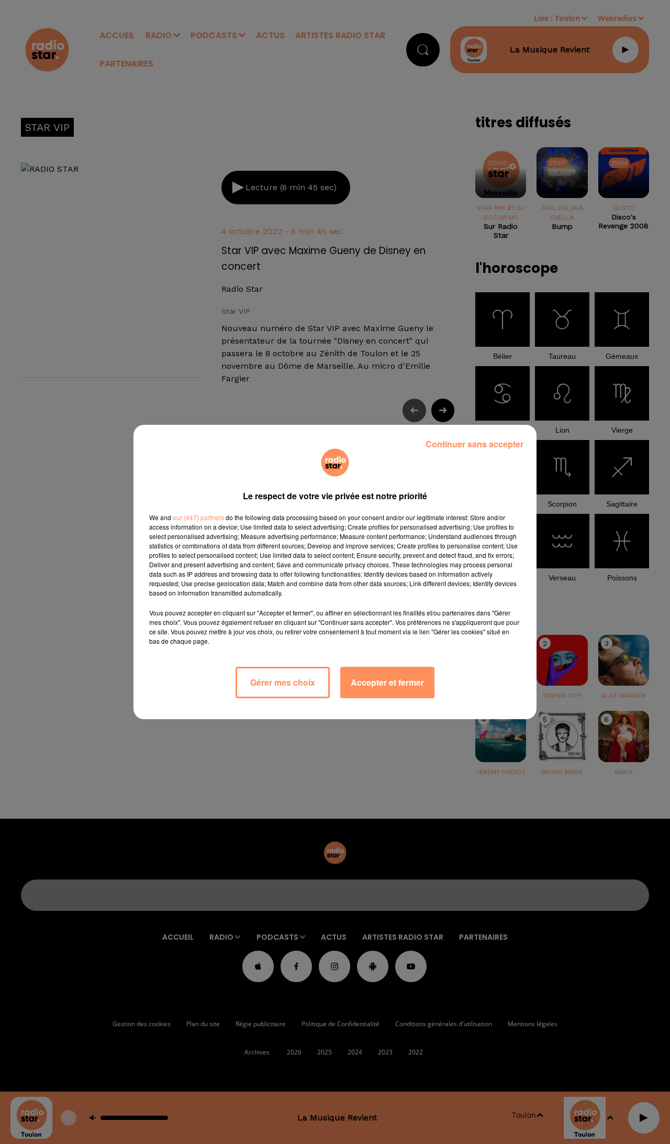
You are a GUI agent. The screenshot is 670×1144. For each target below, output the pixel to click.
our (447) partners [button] (198, 517)
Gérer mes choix (282, 682)
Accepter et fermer (387, 682)
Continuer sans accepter (474, 444)
